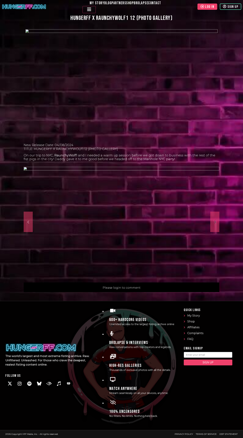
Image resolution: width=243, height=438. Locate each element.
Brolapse (141, 3)
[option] (121, 222)
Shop (130, 3)
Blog (108, 3)
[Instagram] (19, 383)
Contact (154, 3)
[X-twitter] (9, 383)
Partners (119, 3)
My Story (97, 3)
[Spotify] (29, 383)
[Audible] (48, 383)
